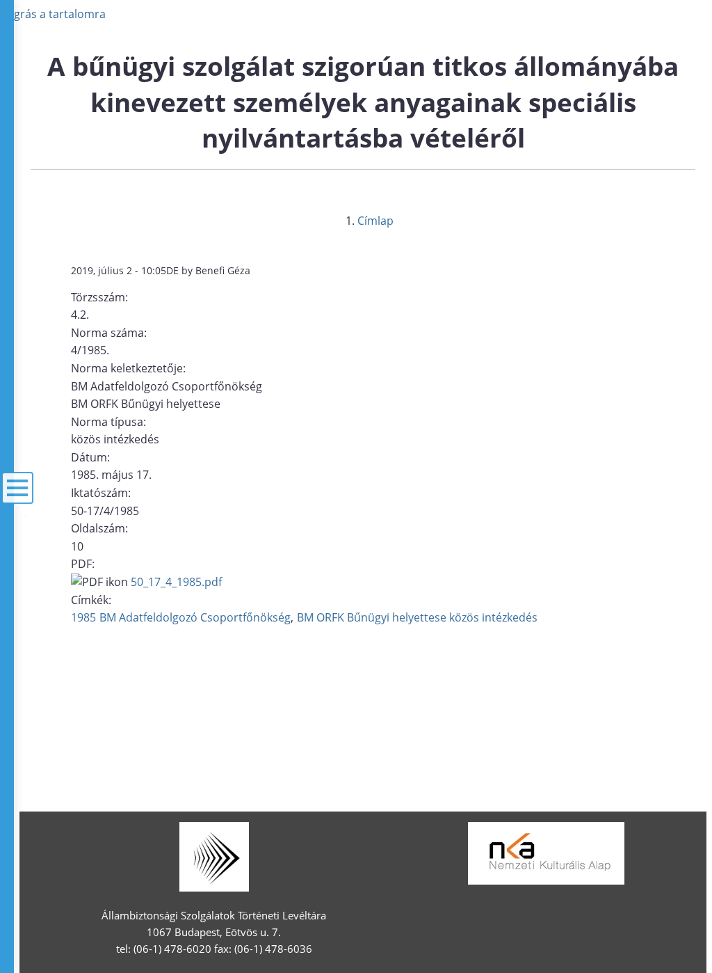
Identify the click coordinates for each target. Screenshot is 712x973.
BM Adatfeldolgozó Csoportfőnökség (195, 617)
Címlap (375, 220)
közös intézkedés (493, 617)
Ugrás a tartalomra (56, 14)
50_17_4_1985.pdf (176, 582)
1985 (83, 617)
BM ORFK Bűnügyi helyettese (371, 617)
